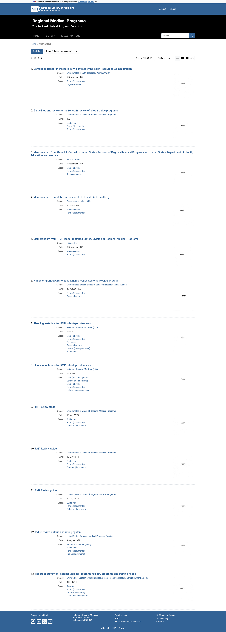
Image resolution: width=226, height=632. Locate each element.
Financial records (74, 296)
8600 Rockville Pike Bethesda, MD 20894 (82, 618)
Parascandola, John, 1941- (79, 201)
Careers (160, 621)
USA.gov (122, 628)
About (173, 9)
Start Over (37, 51)
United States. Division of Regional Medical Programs (91, 114)
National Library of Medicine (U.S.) (82, 327)
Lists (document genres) (78, 377)
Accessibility (162, 618)
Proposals (71, 342)
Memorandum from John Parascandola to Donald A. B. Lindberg (71, 197)
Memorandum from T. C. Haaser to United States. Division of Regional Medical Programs (86, 238)
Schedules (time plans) (77, 381)
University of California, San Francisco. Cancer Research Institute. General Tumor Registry (107, 578)
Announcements (74, 174)
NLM (103, 628)
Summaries (72, 351)
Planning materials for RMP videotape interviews (62, 323)
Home (36, 36)
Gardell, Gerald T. (74, 159)
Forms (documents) (76, 81)
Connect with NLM (39, 615)
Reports (70, 586)
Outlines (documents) (76, 425)
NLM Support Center (165, 615)
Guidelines (71, 123)
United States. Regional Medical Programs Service (90, 536)
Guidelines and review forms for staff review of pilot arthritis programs (76, 110)
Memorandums (73, 168)
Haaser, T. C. (72, 243)
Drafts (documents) (75, 126)
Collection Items (70, 36)
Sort (144, 58)
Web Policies (121, 615)
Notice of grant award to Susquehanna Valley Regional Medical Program (76, 280)
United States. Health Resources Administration (88, 73)
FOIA (117, 618)
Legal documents (75, 84)
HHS (114, 628)
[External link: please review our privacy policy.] (33, 621)
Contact (162, 9)
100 (164, 58)
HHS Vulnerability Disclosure (128, 621)
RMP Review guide (44, 406)
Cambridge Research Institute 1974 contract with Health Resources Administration (83, 68)
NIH (108, 628)
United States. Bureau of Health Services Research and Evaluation (97, 284)
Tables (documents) (76, 554)
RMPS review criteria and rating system (58, 532)
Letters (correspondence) (78, 348)
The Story (49, 36)
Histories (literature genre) (79, 544)
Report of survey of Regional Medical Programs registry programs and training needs (85, 573)
